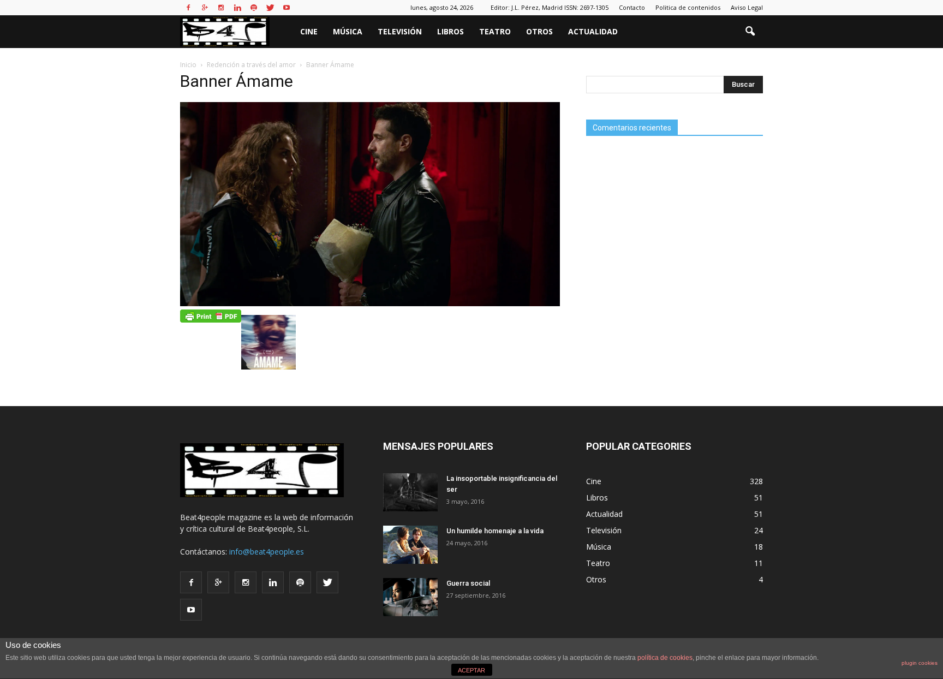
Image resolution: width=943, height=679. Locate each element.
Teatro (495, 31)
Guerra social (468, 583)
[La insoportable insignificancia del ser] (410, 492)
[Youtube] (286, 7)
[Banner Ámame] (370, 303)
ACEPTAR (471, 670)
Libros (450, 31)
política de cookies (665, 658)
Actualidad (593, 31)
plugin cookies (920, 663)
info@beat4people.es (266, 551)
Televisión (400, 31)
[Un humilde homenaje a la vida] (410, 545)
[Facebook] (188, 7)
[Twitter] (270, 7)
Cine (309, 31)
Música (347, 31)
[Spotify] (254, 7)
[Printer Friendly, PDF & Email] (210, 315)
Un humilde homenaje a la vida (495, 531)
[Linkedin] (237, 7)
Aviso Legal (747, 7)
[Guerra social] (410, 597)
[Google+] (204, 7)
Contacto (632, 7)
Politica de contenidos (687, 7)
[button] (750, 32)
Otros (539, 31)
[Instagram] (221, 7)
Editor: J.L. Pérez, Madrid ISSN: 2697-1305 (549, 7)
